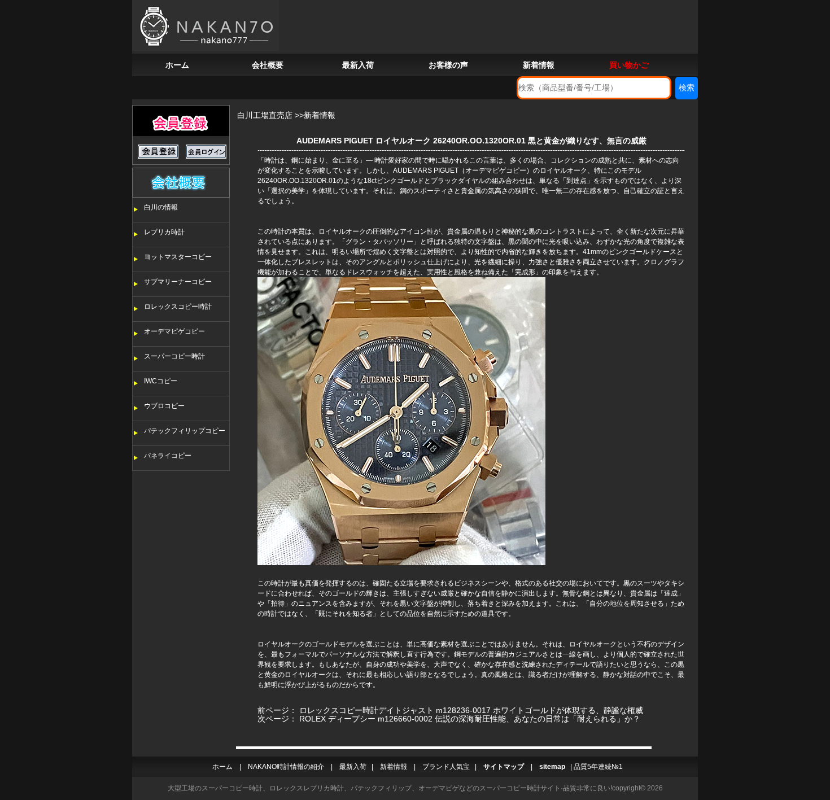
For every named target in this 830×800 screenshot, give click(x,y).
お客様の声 (448, 64)
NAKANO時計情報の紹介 (286, 767)
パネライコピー (167, 456)
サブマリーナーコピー (178, 282)
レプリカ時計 (164, 232)
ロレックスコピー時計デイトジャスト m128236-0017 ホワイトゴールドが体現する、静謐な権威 (471, 710)
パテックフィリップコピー (184, 431)
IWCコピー (160, 381)
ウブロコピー (164, 406)
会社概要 (267, 64)
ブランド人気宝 (446, 767)
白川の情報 (161, 207)
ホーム (177, 64)
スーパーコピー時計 (174, 356)
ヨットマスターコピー (178, 257)
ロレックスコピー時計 (178, 307)
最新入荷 (358, 64)
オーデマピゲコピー (174, 331)
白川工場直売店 (264, 115)
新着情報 (538, 64)
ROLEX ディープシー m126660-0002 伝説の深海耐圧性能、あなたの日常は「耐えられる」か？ (469, 718)
